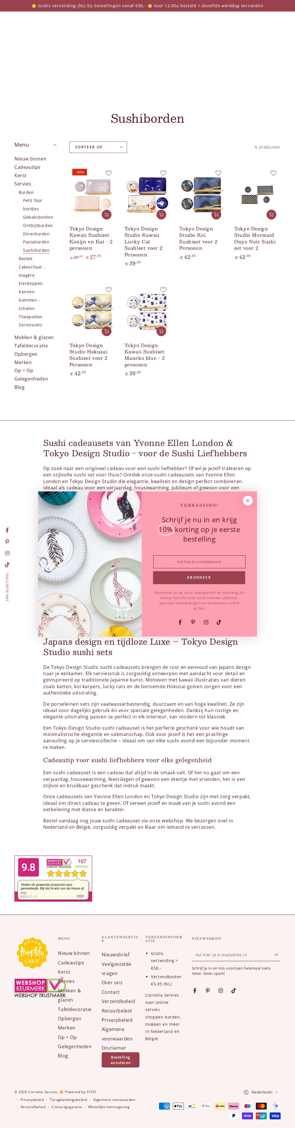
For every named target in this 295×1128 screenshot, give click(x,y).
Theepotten (31, 316)
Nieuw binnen (30, 159)
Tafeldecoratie (31, 345)
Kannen (27, 291)
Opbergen (26, 354)
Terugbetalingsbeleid (68, 1099)
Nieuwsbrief (116, 954)
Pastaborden (36, 242)
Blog (19, 387)
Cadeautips (27, 167)
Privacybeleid (117, 1020)
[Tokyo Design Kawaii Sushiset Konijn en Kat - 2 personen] (92, 195)
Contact (111, 992)
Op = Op (23, 370)
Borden (26, 192)
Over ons (112, 982)
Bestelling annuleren (121, 1060)
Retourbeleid (117, 1011)
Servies (22, 184)
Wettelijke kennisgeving (109, 1107)
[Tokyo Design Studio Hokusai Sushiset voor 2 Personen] (92, 311)
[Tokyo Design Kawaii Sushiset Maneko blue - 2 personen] (147, 311)
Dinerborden (36, 233)
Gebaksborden (38, 217)
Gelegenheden (31, 379)
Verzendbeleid (118, 1001)
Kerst (20, 175)
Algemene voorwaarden (114, 1099)
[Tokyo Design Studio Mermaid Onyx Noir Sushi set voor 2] (257, 195)
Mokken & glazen (34, 337)
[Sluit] (247, 500)
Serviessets (30, 325)
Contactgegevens (67, 1107)
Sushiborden (36, 250)
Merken (23, 362)
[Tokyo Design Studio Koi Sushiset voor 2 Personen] (202, 195)
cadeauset (79, 772)
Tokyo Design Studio (75, 667)
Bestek (26, 258)
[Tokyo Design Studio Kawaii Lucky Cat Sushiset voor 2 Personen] (147, 195)
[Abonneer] (277, 954)
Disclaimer (114, 1048)
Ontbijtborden (38, 225)
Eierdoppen (31, 283)
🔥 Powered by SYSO (77, 1091)
